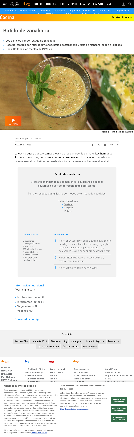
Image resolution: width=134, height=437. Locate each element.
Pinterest (68, 211)
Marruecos (113, 341)
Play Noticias (90, 346)
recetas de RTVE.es (40, 49)
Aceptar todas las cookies (119, 400)
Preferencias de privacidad (119, 419)
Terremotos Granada (48, 346)
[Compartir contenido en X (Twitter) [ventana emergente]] (99, 144)
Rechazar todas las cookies (119, 410)
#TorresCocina (71, 201)
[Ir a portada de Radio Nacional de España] (60, 362)
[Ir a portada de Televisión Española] (36, 362)
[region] (67, 409)
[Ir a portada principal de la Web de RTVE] (12, 361)
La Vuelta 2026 (39, 341)
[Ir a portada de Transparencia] (103, 362)
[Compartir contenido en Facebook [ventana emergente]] (93, 144)
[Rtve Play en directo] (12, 4)
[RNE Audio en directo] (17, 4)
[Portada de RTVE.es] (26, 4)
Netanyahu (76, 341)
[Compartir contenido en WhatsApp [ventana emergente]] (111, 144)
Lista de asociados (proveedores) (74, 409)
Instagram (68, 208)
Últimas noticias (71, 346)
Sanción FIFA (21, 341)
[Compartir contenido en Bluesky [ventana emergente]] (105, 144)
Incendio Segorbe (95, 341)
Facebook (68, 204)
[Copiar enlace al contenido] (118, 144)
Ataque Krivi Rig (59, 341)
